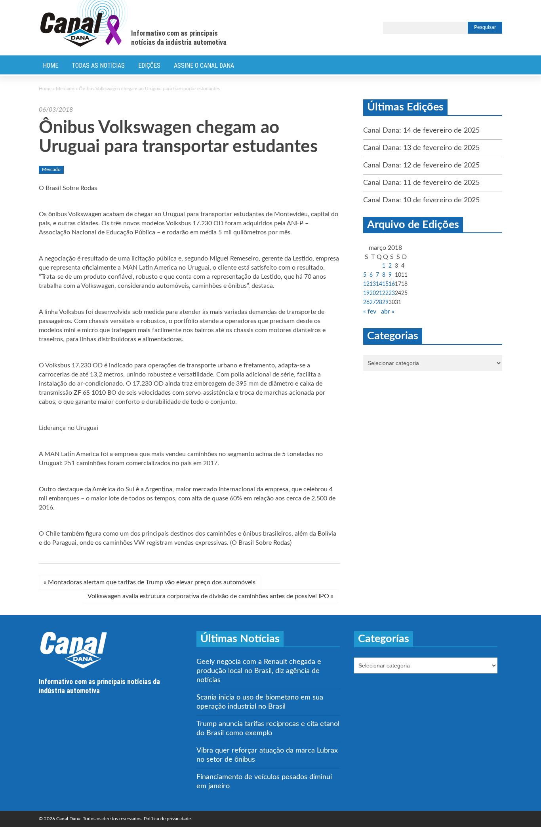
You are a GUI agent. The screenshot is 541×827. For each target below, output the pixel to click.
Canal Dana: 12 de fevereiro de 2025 (421, 165)
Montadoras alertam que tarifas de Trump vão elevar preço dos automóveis (149, 582)
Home (50, 65)
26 (366, 302)
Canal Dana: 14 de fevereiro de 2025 (421, 130)
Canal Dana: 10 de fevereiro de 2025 (421, 200)
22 (385, 293)
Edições (149, 65)
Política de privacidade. (168, 818)
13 (373, 284)
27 (373, 302)
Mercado (65, 88)
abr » (387, 311)
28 (379, 302)
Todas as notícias (98, 65)
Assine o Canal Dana (204, 65)
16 (392, 284)
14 (379, 284)
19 (366, 293)
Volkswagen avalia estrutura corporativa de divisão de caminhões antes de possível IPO (210, 596)
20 (373, 293)
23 (392, 293)
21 (379, 293)
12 (366, 284)
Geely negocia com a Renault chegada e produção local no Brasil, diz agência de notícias (258, 671)
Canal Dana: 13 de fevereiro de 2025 (421, 148)
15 (385, 284)
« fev (369, 311)
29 (385, 302)
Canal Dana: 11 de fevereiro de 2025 (421, 182)
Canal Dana (84, 24)
